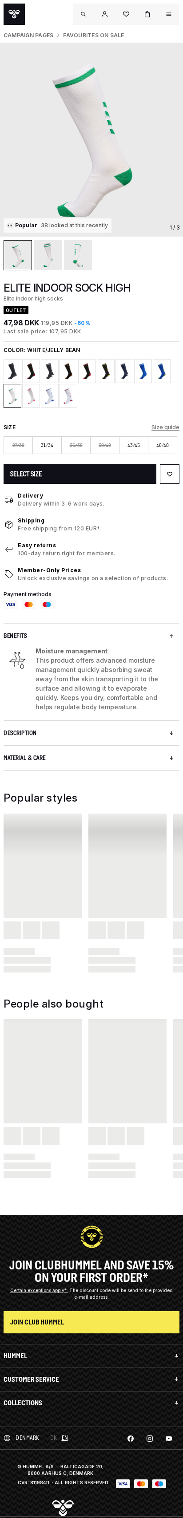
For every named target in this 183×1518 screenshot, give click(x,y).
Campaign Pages (28, 35)
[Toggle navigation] (83, 14)
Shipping (31, 520)
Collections (23, 1403)
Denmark (28, 1438)
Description (20, 733)
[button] (104, 14)
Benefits (15, 635)
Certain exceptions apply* (39, 1290)
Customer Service (31, 1379)
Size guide (165, 427)
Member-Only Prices (49, 570)
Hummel (15, 1356)
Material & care (25, 758)
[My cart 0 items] (147, 14)
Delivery (30, 495)
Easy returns (37, 545)
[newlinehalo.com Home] (14, 14)
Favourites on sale (93, 35)
